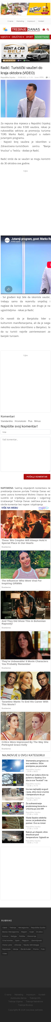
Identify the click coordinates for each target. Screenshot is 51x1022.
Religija (14, 936)
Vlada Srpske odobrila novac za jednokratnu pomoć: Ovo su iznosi (36, 820)
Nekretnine (42, 36)
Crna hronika (7, 940)
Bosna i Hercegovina (10, 932)
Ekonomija (31, 936)
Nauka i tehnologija (31, 945)
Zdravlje (17, 945)
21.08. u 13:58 (32, 828)
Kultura (5, 936)
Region (24, 932)
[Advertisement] (25, 198)
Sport (29, 36)
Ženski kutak (26, 949)
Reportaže (6, 949)
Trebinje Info (35, 998)
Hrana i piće (7, 945)
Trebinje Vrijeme (15, 1001)
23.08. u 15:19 (32, 785)
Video (4, 954)
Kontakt (41, 21)
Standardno (7, 421)
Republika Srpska (8, 77)
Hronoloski (20, 421)
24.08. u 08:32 (32, 771)
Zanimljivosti (36, 940)
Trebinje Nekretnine (34, 1001)
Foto (43, 949)
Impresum (31, 21)
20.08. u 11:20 (32, 842)
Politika (22, 936)
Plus (30, 421)
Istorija (15, 949)
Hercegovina (23, 928)
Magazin (25, 940)
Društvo (17, 36)
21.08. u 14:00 (32, 814)
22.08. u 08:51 (32, 800)
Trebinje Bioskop (25, 1005)
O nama (10, 21)
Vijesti (5, 36)
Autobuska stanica (18, 998)
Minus (37, 421)
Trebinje (13, 928)
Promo (36, 949)
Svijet (31, 932)
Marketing (20, 21)
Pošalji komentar (37, 476)
